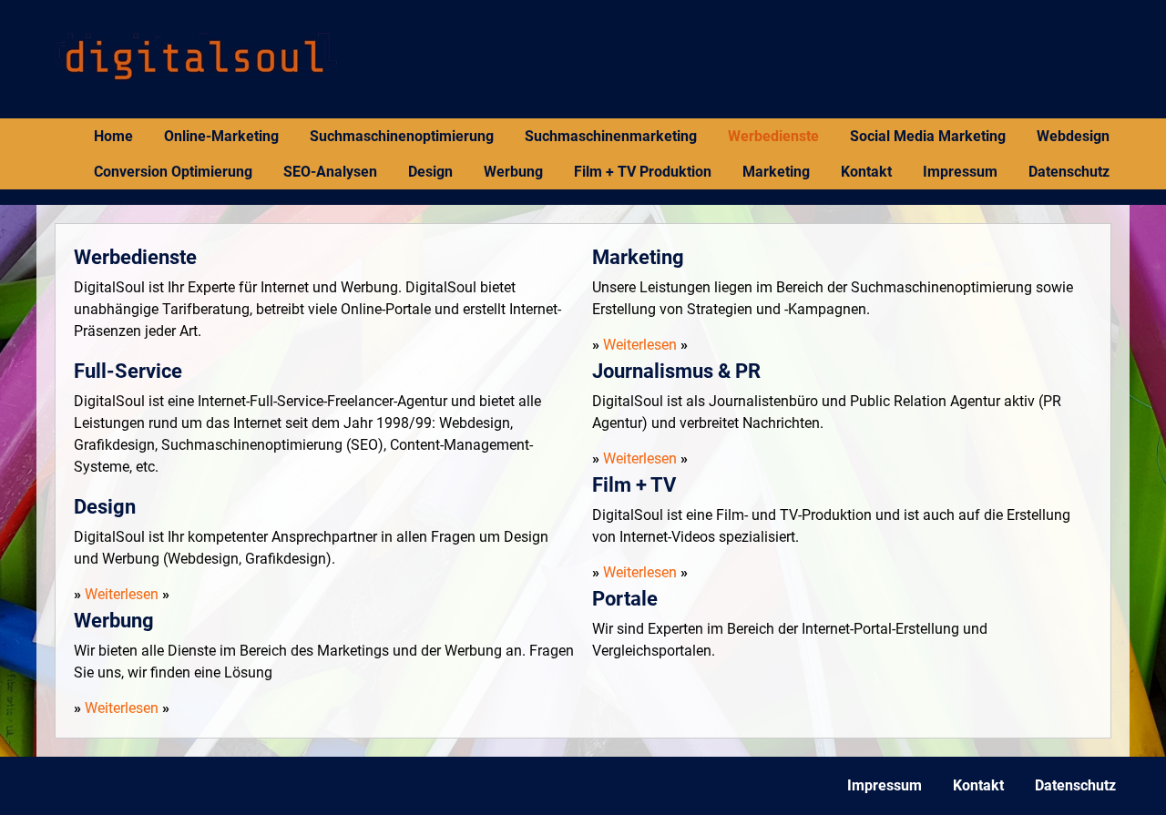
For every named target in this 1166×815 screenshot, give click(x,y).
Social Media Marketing (928, 136)
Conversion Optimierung (173, 171)
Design (430, 171)
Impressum (960, 171)
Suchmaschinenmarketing (611, 136)
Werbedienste (773, 136)
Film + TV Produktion (642, 171)
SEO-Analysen (330, 171)
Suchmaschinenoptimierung (402, 136)
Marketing (776, 171)
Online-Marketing (221, 136)
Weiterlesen (122, 594)
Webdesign (1073, 136)
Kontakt (866, 171)
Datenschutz (1069, 171)
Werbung (513, 171)
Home (113, 136)
